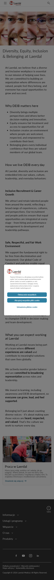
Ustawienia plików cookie (27, 307)
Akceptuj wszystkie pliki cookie (27, 300)
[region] (27, 290)
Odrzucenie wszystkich (27, 294)
